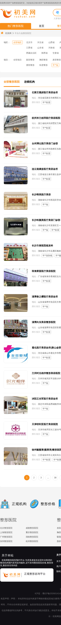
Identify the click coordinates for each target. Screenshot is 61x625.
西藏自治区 (31, 53)
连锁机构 (29, 81)
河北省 (40, 42)
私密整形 (43, 65)
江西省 (29, 47)
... (48, 477)
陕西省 (44, 53)
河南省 (51, 47)
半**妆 (55, 65)
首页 (41, 25)
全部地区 (17, 42)
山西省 (51, 42)
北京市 (29, 42)
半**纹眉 (46, 102)
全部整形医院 (12, 81)
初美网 (8, 33)
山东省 (40, 47)
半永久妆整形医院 (23, 33)
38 (55, 477)
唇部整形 (30, 65)
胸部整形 (43, 60)
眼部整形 (30, 60)
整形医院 (8, 520)
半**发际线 (47, 255)
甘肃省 (56, 53)
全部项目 (17, 60)
